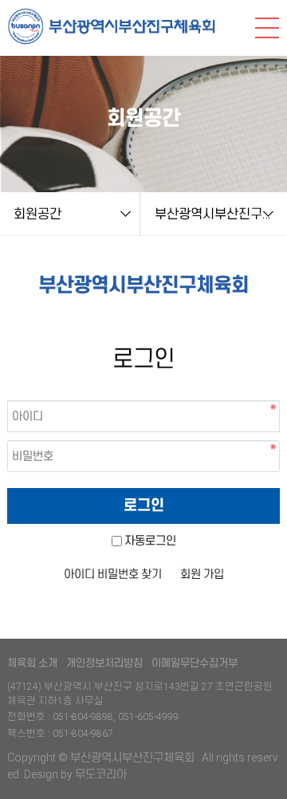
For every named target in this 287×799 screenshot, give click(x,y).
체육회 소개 (32, 663)
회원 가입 (202, 574)
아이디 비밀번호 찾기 (113, 574)
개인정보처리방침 (104, 663)
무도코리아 (101, 774)
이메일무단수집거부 (194, 663)
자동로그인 (150, 540)
